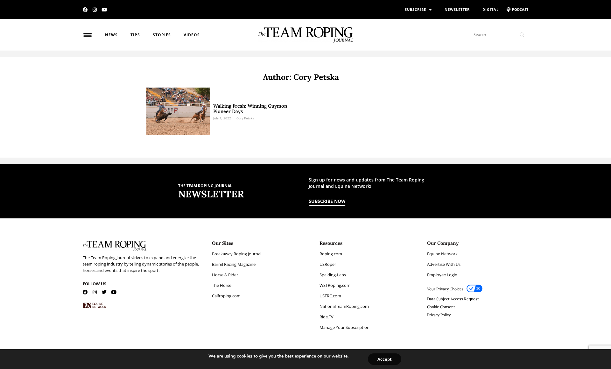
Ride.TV (327, 317)
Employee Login (442, 275)
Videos (192, 35)
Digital (490, 9)
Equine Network (442, 254)
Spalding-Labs (333, 275)
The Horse (221, 285)
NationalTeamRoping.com (344, 306)
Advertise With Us (443, 264)
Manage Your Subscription (344, 327)
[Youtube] (104, 9)
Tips (135, 35)
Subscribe (415, 9)
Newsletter (457, 9)
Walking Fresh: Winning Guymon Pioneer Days (250, 108)
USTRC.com (330, 296)
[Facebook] (85, 9)
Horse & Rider (225, 275)
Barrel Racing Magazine (234, 264)
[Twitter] (104, 292)
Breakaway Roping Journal (236, 254)
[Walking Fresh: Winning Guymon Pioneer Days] (178, 111)
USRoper (328, 264)
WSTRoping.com (335, 285)
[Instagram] (94, 9)
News (111, 35)
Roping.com (331, 254)
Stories (162, 35)
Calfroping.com (226, 296)
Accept (384, 359)
